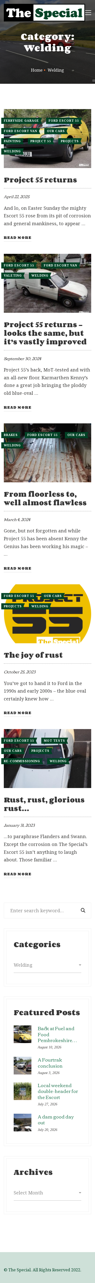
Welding (12, 151)
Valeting (13, 275)
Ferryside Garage (21, 120)
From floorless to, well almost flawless (45, 498)
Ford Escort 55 (64, 120)
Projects (70, 141)
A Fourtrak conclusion (50, 1062)
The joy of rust (33, 654)
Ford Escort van (20, 131)
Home (37, 70)
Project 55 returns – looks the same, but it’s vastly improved (45, 333)
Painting (12, 141)
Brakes (11, 435)
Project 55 (40, 141)
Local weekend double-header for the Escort (58, 1091)
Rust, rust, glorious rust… (44, 804)
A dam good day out (56, 1119)
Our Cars (56, 131)
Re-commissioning (22, 761)
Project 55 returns (40, 179)
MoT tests (54, 740)
